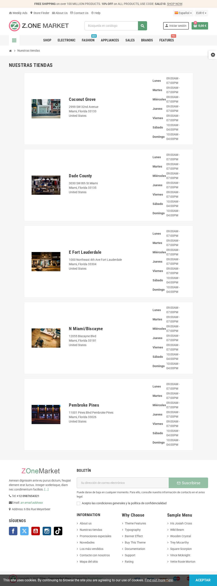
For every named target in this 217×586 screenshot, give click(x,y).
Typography (133, 529)
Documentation (135, 549)
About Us (60, 13)
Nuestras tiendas (91, 529)
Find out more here (159, 580)
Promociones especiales (95, 536)
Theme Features (135, 523)
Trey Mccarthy (179, 542)
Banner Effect (134, 536)
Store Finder (39, 13)
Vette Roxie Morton (182, 561)
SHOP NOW (174, 4)
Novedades (87, 542)
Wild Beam (177, 529)
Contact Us (79, 13)
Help (95, 13)
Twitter (24, 531)
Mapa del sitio (89, 561)
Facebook (13, 531)
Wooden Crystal (180, 536)
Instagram (47, 531)
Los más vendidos (91, 549)
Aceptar (203, 580)
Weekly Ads (18, 13)
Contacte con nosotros (95, 555)
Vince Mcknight (180, 555)
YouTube (35, 531)
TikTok (58, 531)
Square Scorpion (181, 549)
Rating (129, 561)
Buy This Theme (135, 542)
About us (86, 523)
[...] (46, 489)
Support (130, 555)
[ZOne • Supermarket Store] (39, 25)
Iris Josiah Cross (181, 523)
